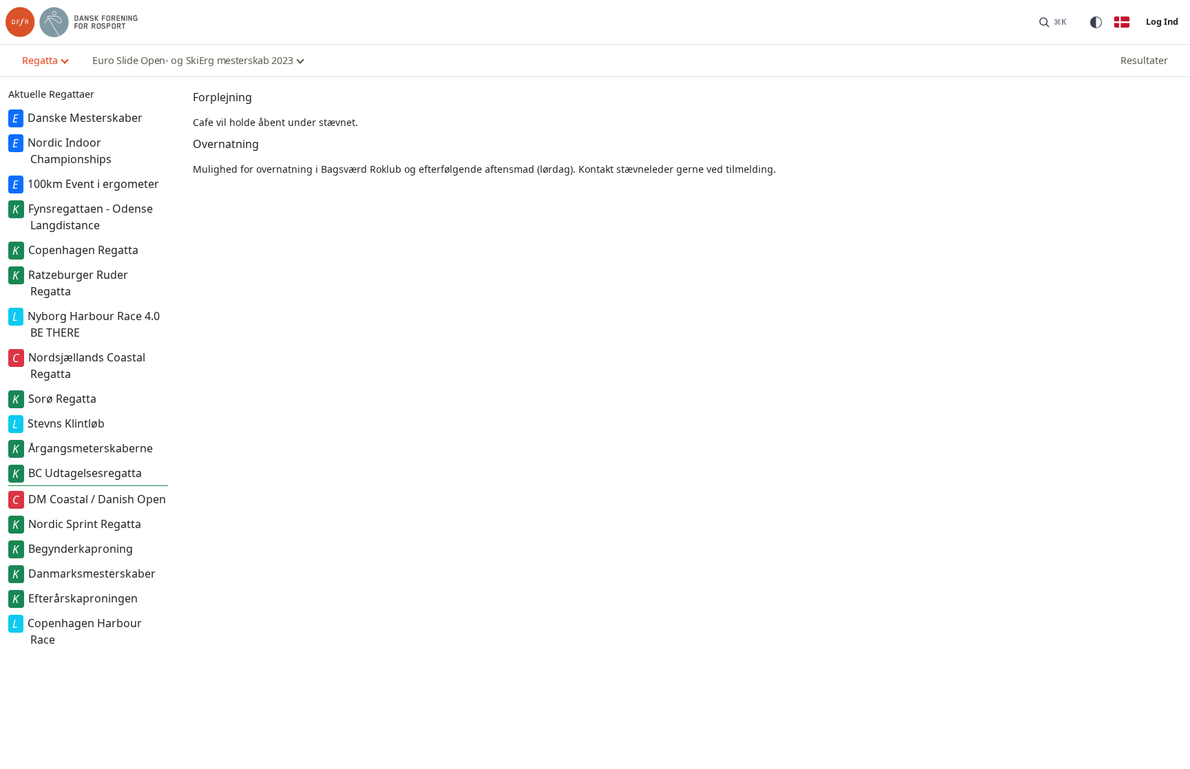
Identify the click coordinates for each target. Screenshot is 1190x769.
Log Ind (1162, 21)
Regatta (40, 60)
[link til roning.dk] (72, 22)
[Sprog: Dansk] (1121, 22)
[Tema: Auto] (1095, 22)
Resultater (1144, 60)
